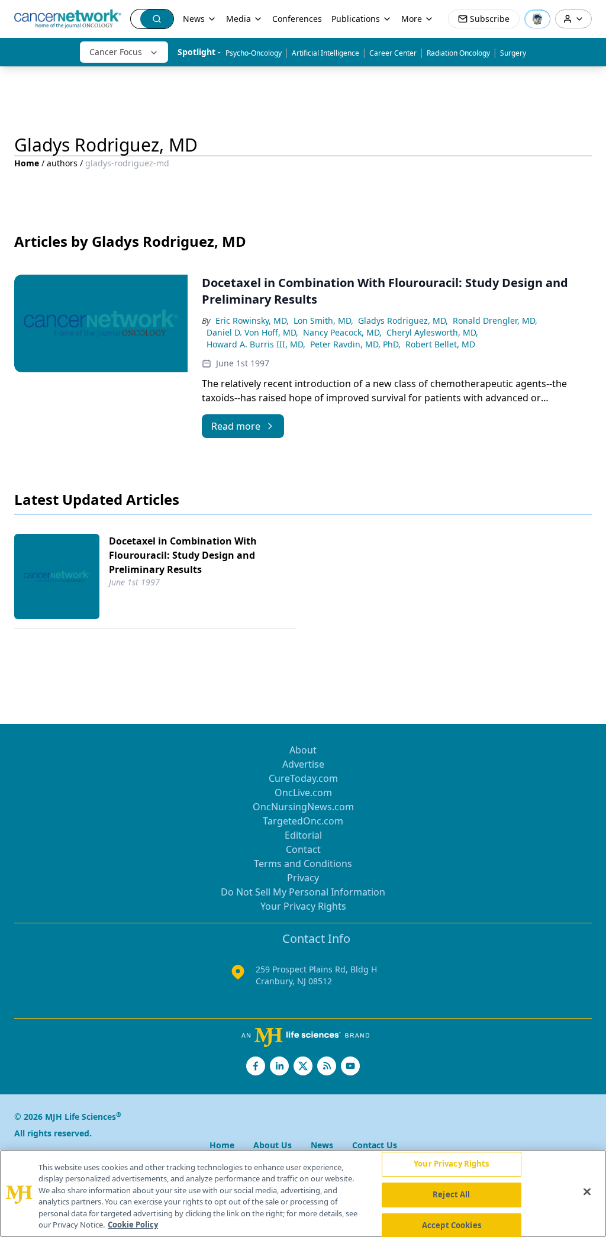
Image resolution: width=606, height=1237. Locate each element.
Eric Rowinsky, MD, (252, 320)
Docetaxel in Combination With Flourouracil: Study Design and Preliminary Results (183, 555)
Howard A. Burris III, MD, (256, 344)
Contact (303, 849)
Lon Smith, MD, (323, 320)
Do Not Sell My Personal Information (303, 891)
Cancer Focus (115, 51)
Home (26, 163)
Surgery (513, 53)
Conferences (297, 18)
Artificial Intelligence (325, 53)
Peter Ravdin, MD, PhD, (355, 344)
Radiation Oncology (458, 53)
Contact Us (374, 1145)
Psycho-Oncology (253, 53)
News (194, 18)
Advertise (303, 764)
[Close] (587, 1192)
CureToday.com (303, 778)
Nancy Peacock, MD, (342, 332)
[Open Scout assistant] (537, 18)
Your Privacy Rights (303, 906)
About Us (272, 1145)
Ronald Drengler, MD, (495, 320)
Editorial (303, 835)
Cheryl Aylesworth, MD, (432, 332)
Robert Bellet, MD (440, 344)
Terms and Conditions (303, 863)
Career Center (393, 53)
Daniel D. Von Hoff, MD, (252, 332)
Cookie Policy (133, 1224)
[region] (303, 1193)
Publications (355, 18)
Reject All (451, 1194)
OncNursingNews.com (303, 806)
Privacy (303, 877)
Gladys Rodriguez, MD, (403, 320)
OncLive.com (303, 792)
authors (62, 163)
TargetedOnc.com (303, 820)
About (303, 749)
